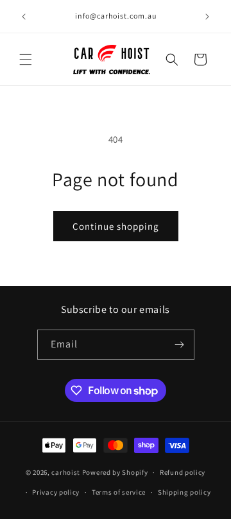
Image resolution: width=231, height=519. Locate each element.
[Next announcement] (207, 17)
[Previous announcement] (24, 17)
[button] (26, 59)
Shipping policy (184, 492)
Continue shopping (116, 226)
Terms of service (119, 492)
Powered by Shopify (115, 472)
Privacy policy (56, 492)
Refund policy (182, 472)
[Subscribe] (180, 345)
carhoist (65, 472)
